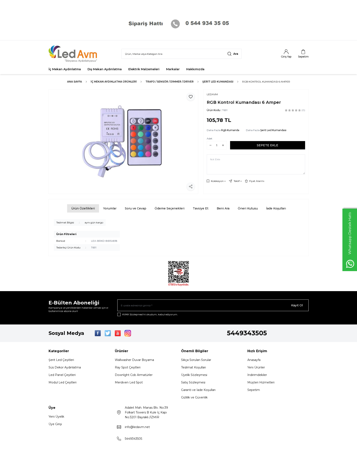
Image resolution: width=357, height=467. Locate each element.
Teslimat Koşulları (193, 367)
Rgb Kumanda (230, 130)
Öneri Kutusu (248, 208)
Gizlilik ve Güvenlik (194, 397)
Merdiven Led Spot (129, 382)
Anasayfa (254, 360)
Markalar (173, 69)
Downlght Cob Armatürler (134, 375)
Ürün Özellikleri (83, 208)
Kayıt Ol (297, 305)
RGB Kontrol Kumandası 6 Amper (266, 81)
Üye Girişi (55, 424)
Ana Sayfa (74, 81)
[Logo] (74, 53)
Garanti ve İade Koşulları (198, 390)
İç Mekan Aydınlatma (65, 69)
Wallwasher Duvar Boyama (134, 360)
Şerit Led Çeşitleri (61, 360)
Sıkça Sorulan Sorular (196, 360)
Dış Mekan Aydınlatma (105, 69)
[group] (123, 141)
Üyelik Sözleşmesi (194, 375)
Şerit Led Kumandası (217, 81)
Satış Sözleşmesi (193, 382)
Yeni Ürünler (256, 367)
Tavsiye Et (200, 208)
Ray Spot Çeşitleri (127, 367)
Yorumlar (109, 208)
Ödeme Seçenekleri (169, 208)
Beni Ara (223, 208)
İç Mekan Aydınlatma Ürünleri (114, 81)
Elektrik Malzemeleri (143, 69)
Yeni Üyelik (56, 416)
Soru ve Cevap (135, 208)
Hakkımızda (195, 69)
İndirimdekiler (257, 375)
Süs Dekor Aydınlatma (65, 367)
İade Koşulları (276, 208)
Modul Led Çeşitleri (62, 382)
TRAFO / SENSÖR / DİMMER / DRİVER (169, 81)
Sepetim (253, 390)
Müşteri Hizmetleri (260, 382)
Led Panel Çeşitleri (62, 375)
